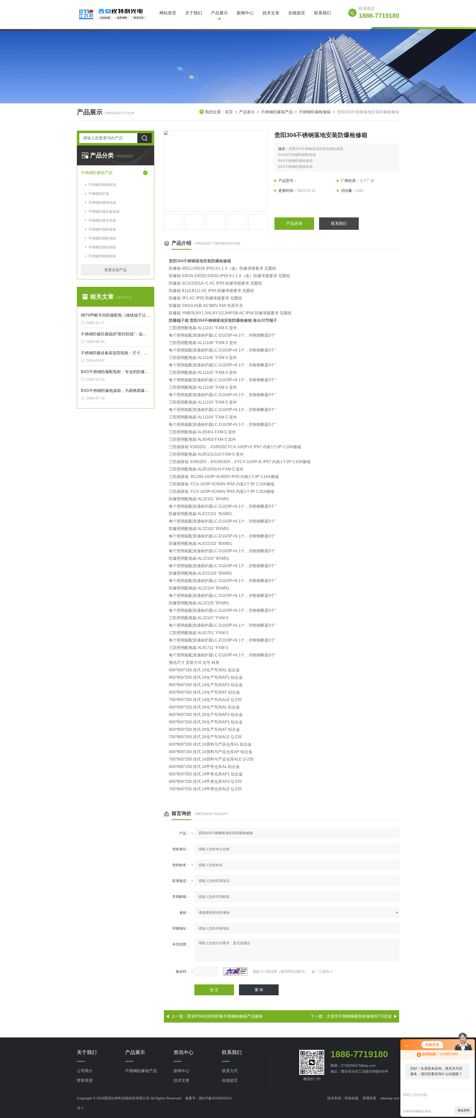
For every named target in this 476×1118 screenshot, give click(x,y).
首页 (229, 112)
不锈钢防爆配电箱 (102, 238)
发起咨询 (464, 1110)
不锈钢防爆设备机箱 (103, 211)
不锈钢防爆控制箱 (102, 247)
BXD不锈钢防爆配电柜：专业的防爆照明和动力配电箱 (115, 372)
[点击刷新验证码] (235, 971)
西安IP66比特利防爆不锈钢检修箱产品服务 (225, 1016)
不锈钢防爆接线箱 (102, 256)
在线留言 (296, 13)
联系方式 (230, 1071)
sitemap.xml (389, 1098)
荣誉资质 (85, 1080)
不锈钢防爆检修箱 (315, 112)
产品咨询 (294, 223)
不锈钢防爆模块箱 (102, 203)
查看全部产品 (115, 270)
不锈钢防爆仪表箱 (102, 220)
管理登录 (369, 1098)
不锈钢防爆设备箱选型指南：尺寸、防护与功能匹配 (115, 353)
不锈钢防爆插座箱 (102, 185)
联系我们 (322, 13)
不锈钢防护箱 (98, 194)
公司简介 (85, 1071)
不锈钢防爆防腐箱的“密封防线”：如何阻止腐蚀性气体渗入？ (115, 334)
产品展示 (219, 13)
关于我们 (193, 13)
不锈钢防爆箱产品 (277, 112)
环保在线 (351, 1098)
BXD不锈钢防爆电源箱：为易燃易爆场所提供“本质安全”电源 (115, 390)
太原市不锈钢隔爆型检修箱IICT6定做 (359, 1016)
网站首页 (167, 13)
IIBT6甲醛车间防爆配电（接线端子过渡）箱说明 (115, 315)
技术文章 (271, 13)
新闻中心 (245, 13)
